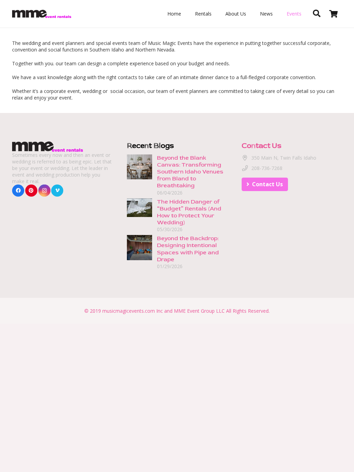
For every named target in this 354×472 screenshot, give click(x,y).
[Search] (316, 13)
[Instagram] (44, 191)
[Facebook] (18, 191)
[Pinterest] (31, 191)
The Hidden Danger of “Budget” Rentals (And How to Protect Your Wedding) (189, 212)
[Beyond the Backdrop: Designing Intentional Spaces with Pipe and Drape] (139, 238)
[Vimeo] (57, 191)
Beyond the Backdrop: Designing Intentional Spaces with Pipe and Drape (188, 249)
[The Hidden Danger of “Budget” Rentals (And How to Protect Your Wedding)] (139, 201)
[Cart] (333, 14)
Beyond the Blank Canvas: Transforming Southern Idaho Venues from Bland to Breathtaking (190, 171)
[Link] (41, 14)
